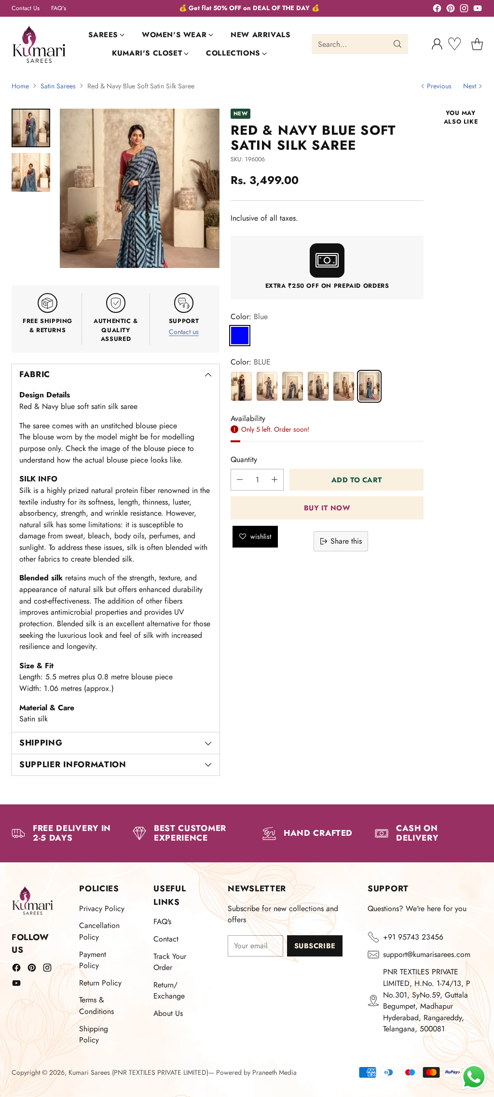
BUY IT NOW (327, 508)
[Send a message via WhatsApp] (474, 1077)
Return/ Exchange (169, 990)
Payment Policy (92, 960)
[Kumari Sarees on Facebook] (437, 9)
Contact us (184, 332)
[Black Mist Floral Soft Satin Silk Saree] (292, 386)
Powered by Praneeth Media (256, 1072)
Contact (165, 938)
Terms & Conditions (96, 1005)
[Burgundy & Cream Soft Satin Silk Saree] (344, 386)
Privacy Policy (101, 908)
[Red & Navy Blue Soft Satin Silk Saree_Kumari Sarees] (140, 188)
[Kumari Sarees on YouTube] (477, 9)
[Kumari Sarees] (39, 44)
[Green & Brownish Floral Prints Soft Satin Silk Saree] (267, 386)
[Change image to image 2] (31, 172)
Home (20, 86)
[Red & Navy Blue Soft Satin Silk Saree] (369, 386)
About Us (168, 1013)
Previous (439, 86)
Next (469, 86)
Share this (346, 541)
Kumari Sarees (89, 1072)
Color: (249, 316)
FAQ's (162, 921)
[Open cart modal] (477, 44)
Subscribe (315, 946)
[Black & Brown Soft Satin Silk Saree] (241, 386)
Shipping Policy (93, 1034)
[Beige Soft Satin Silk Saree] (318, 386)
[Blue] (240, 335)
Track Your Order (169, 962)
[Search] (397, 44)
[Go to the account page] (437, 44)
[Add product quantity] (274, 479)
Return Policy (100, 982)
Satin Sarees (58, 86)
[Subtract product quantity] (239, 479)
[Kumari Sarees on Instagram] (464, 9)
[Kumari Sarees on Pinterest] (450, 9)
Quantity (244, 459)
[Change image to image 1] (31, 128)
